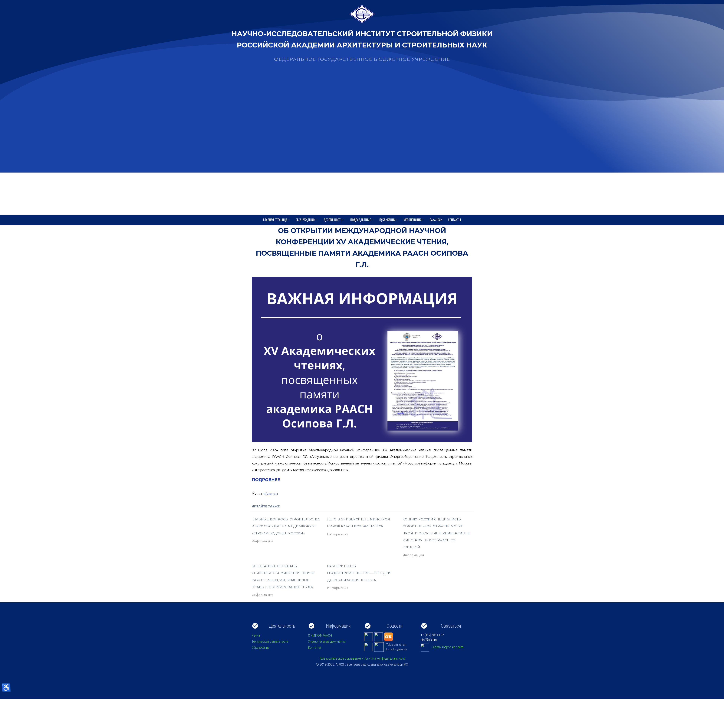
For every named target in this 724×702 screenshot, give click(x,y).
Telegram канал (396, 644)
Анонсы (271, 494)
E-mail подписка (396, 649)
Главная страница (275, 220)
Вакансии (436, 220)
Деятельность (333, 220)
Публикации (387, 220)
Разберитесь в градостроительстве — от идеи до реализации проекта (359, 573)
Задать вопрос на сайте (447, 647)
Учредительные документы (326, 641)
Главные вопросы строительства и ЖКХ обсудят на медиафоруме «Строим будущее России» (286, 526)
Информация (262, 541)
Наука (256, 635)
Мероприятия (413, 220)
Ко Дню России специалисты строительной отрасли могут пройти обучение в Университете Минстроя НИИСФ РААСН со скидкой (437, 533)
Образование (260, 647)
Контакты (454, 220)
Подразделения (360, 220)
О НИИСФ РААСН (320, 635)
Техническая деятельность (270, 641)
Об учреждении (305, 220)
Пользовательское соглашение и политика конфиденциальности (362, 658)
